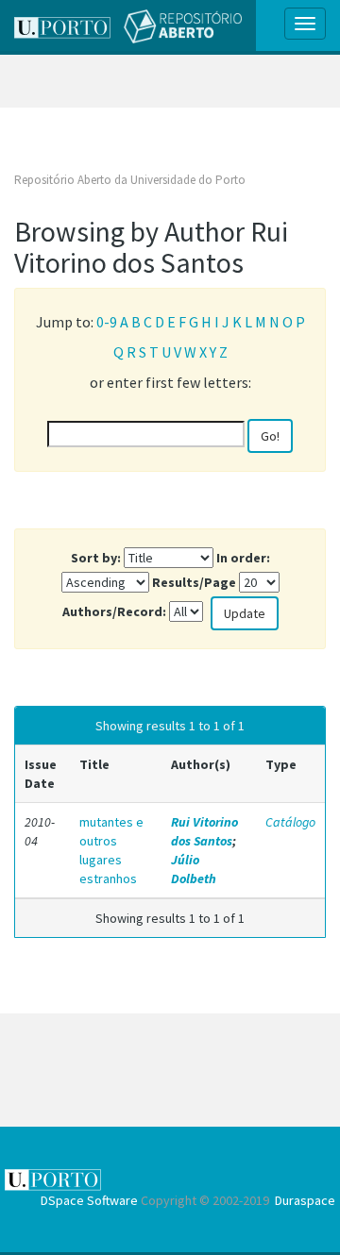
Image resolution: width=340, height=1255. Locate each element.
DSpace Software (89, 1200)
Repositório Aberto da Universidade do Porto (130, 180)
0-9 (106, 321)
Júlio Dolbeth (193, 869)
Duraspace (305, 1200)
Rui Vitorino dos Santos (204, 831)
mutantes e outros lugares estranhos (111, 850)
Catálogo (290, 821)
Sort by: (96, 557)
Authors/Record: (114, 611)
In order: (243, 557)
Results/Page (194, 582)
